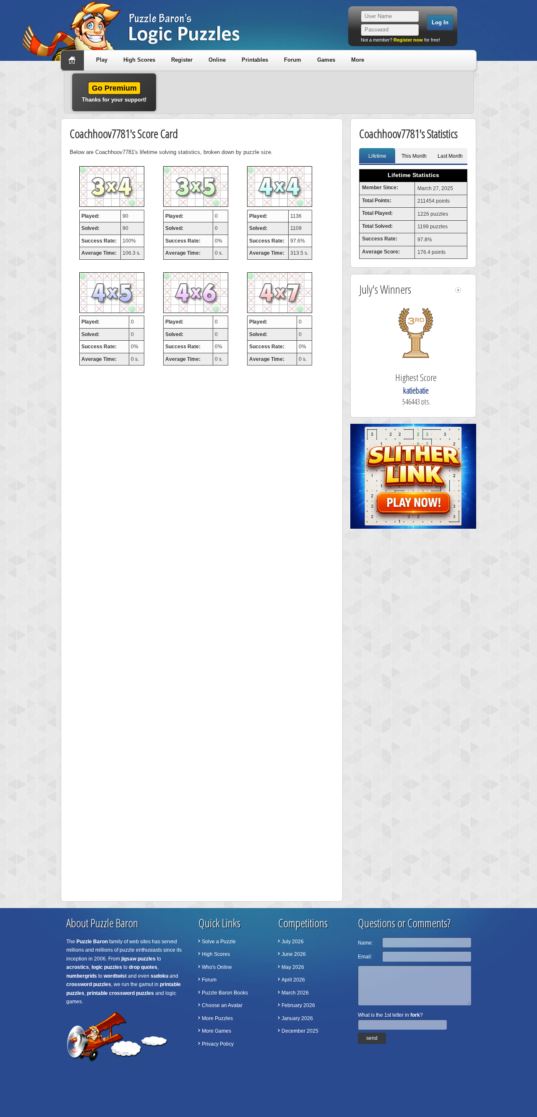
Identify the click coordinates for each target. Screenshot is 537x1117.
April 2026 (293, 980)
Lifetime (377, 156)
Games (326, 60)
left (458, 290)
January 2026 (297, 1018)
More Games (216, 1031)
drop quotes (143, 967)
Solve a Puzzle (219, 942)
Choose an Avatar (222, 1005)
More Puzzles (217, 1018)
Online (217, 60)
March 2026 (295, 993)
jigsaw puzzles (138, 959)
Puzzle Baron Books (225, 993)
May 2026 (293, 967)
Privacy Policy (218, 1044)
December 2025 (300, 1031)
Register (182, 60)
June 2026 (294, 954)
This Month (414, 156)
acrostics (77, 967)
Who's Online (217, 967)
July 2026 (293, 942)
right (465, 290)
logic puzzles (106, 967)
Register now (408, 39)
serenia (406, 390)
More (357, 60)
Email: (365, 957)
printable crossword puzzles (120, 993)
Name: (365, 943)
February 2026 (298, 1005)
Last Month (450, 156)
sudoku (159, 976)
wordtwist (115, 976)
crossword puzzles (88, 984)
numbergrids (81, 976)
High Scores (139, 60)
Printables (255, 60)
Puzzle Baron (92, 942)
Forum (292, 60)
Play (101, 60)
